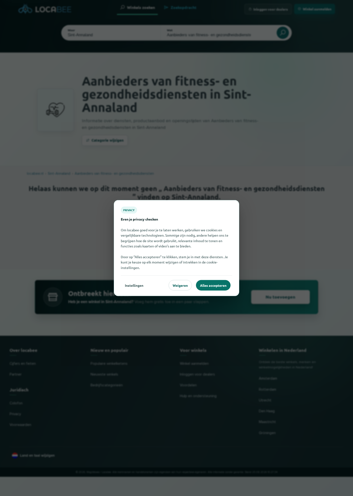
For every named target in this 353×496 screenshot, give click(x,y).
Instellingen (134, 285)
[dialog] (176, 248)
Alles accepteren (213, 285)
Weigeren (180, 285)
